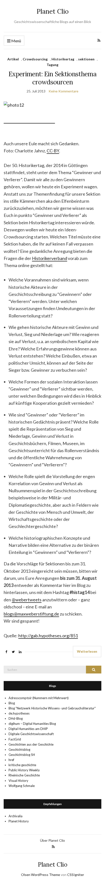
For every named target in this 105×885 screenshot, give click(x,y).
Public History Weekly (24, 770)
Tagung (52, 65)
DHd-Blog (16, 718)
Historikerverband (49, 258)
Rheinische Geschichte (24, 775)
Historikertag (63, 59)
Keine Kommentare (63, 91)
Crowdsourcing (35, 59)
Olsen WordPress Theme (40, 875)
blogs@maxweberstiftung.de (31, 613)
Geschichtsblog (19, 749)
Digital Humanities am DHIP (28, 729)
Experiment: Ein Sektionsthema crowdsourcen (52, 78)
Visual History (18, 781)
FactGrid (15, 739)
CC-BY (53, 150)
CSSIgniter (75, 875)
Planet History (19, 821)
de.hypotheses (19, 713)
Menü (15, 40)
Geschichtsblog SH (22, 755)
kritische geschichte (22, 765)
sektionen (86, 59)
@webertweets (27, 599)
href (11, 760)
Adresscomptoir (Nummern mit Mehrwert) (39, 698)
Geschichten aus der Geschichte (31, 744)
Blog (12, 703)
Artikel (13, 59)
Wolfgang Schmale (22, 786)
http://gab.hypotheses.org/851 (48, 635)
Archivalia (15, 816)
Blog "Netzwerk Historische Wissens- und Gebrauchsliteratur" (52, 708)
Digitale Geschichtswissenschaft (31, 734)
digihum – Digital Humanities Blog (32, 724)
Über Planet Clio (52, 840)
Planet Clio (53, 11)
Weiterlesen (87, 651)
